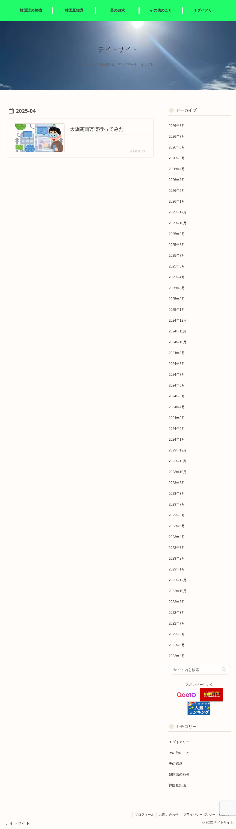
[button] (224, 669)
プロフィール (144, 814)
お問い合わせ (168, 814)
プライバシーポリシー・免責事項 (207, 814)
